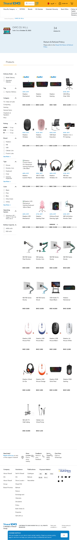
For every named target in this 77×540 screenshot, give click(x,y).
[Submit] (26, 3)
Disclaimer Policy (18, 503)
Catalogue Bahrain (30, 475)
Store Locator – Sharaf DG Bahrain (20, 484)
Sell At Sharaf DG (19, 475)
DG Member (39, 9)
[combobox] (29, 4)
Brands (30, 9)
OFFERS (22, 9)
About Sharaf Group (7, 482)
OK (64, 535)
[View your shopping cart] (72, 3)
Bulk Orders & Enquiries (19, 510)
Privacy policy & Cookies (66, 526)
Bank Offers (64, 9)
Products (10, 62)
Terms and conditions (53, 526)
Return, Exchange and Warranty (19, 494)
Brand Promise (8, 488)
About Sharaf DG (7, 475)
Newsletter (30, 480)
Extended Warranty (52, 9)
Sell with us (19, 516)
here (10, 537)
